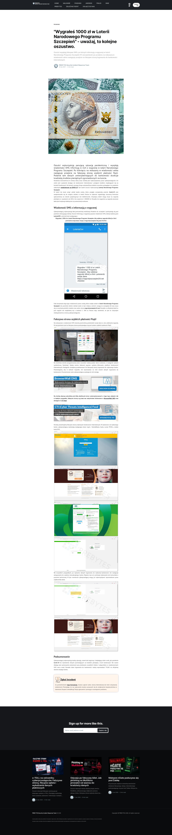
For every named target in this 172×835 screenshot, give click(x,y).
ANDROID (89, 3)
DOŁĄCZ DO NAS (89, 6)
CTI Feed (64, 401)
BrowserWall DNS (109, 398)
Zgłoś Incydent (68, 679)
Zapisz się (136, 4)
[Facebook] (129, 4)
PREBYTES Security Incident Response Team (44, 813)
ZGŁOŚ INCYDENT (72, 6)
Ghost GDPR (84, 821)
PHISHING (78, 3)
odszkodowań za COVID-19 (69, 187)
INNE (107, 3)
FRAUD (98, 3)
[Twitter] (129, 6)
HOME (56, 3)
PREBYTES (58, 6)
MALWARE (66, 3)
